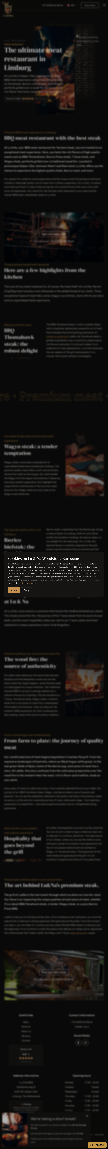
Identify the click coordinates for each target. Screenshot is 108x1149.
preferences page (27, 583)
